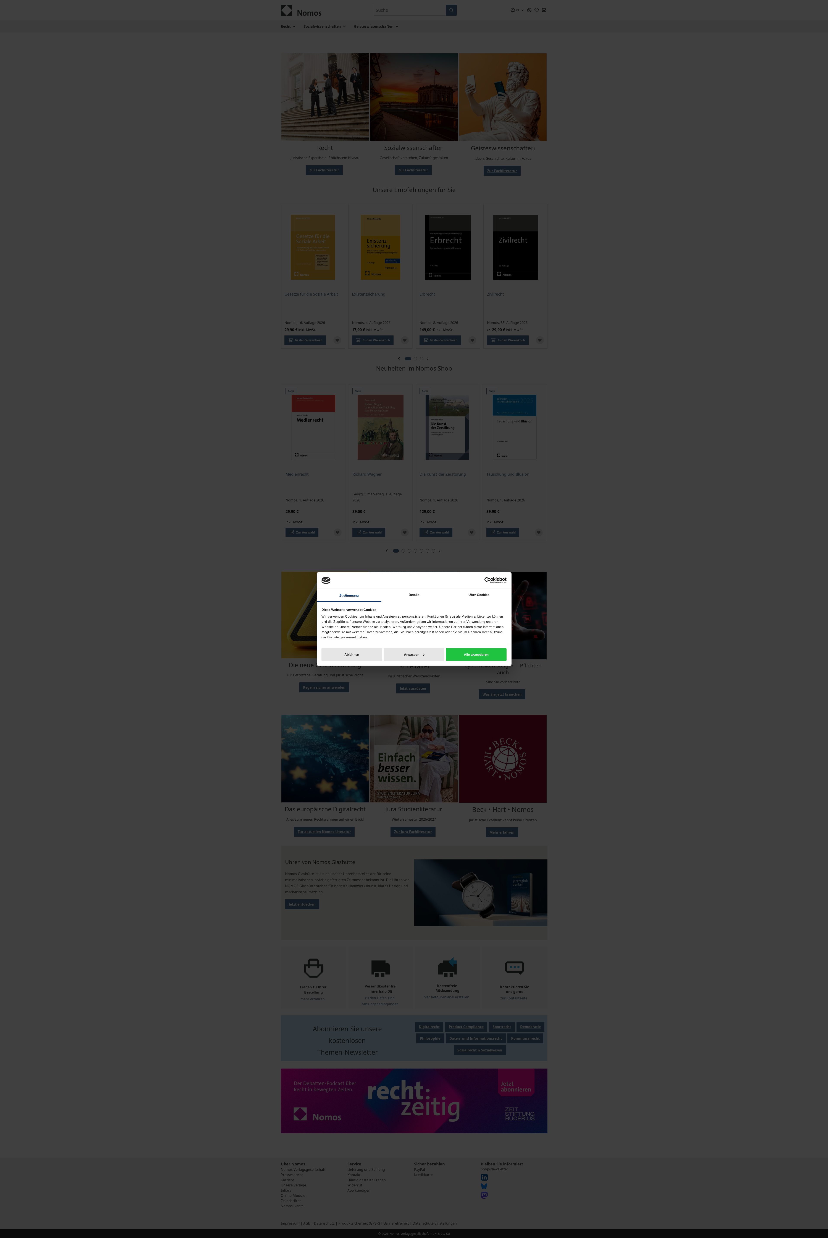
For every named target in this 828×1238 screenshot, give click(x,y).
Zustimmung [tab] (349, 595)
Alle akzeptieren (476, 654)
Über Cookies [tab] (478, 595)
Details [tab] (414, 595)
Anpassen (411, 654)
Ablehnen (351, 654)
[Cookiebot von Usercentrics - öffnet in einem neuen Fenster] (488, 580)
